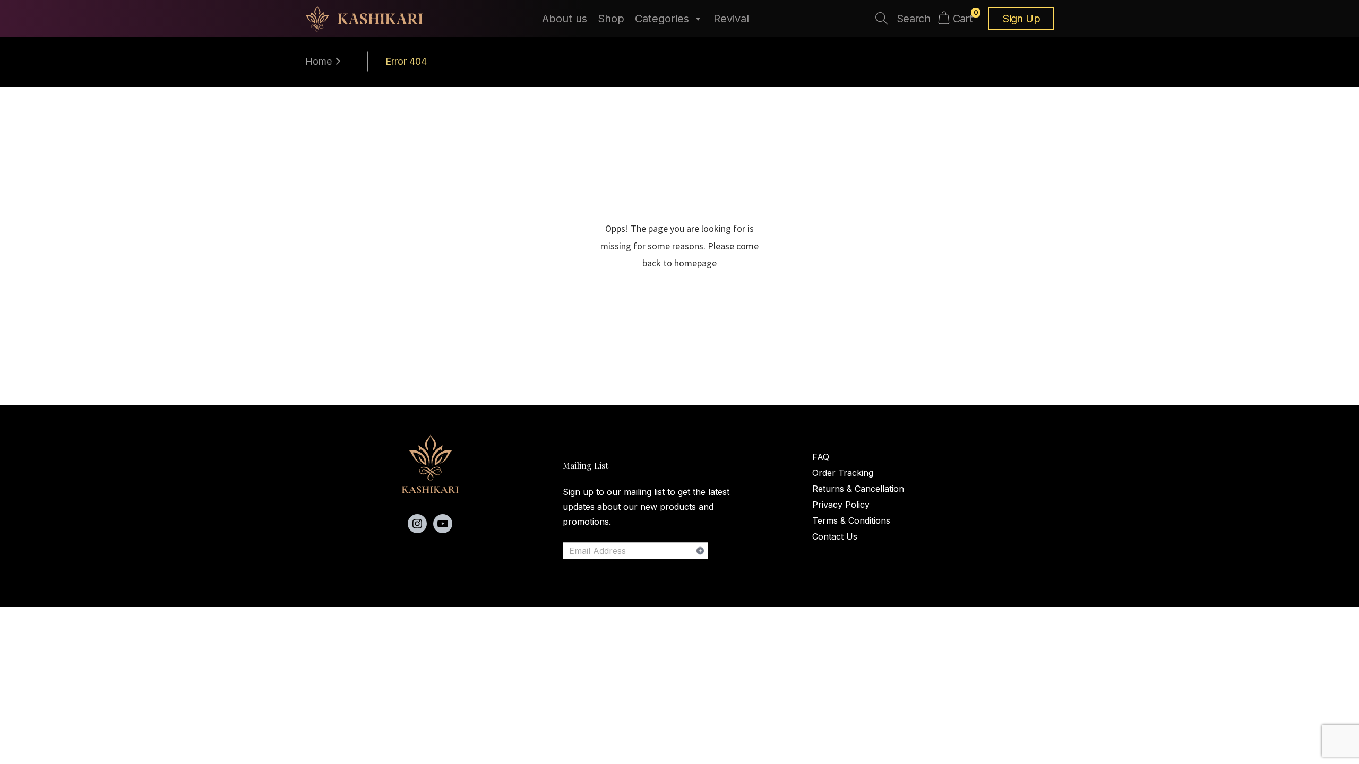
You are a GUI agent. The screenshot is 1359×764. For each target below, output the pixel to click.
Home (318, 61)
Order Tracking (842, 472)
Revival (731, 18)
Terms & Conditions (851, 520)
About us (564, 18)
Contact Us (834, 536)
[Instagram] (417, 523)
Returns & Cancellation (858, 488)
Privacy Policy (841, 504)
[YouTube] (442, 523)
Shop (611, 18)
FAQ (820, 457)
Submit (700, 551)
